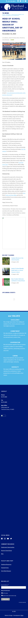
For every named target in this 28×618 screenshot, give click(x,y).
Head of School (12, 37)
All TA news (5, 593)
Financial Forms (5, 567)
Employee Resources (6, 564)
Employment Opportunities (7, 547)
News (18, 37)
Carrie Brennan (5, 39)
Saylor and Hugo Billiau (11, 195)
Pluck (22, 615)
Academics (8, 14)
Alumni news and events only (9, 595)
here (24, 193)
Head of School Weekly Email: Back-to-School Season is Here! (17, 270)
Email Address (5, 585)
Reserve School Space (6, 550)
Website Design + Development (12, 615)
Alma (2, 554)
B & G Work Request (6, 571)
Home (3, 14)
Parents (21, 37)
